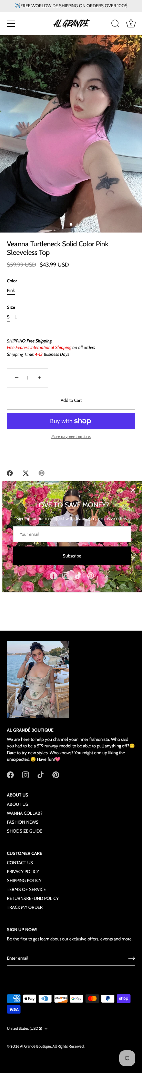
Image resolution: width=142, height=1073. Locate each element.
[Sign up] (131, 958)
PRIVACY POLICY (23, 871)
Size (11, 307)
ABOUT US (17, 804)
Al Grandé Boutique (35, 1046)
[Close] (132, 490)
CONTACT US (20, 862)
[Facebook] (53, 575)
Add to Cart (71, 400)
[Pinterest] (90, 575)
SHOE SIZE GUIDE (24, 831)
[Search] (115, 24)
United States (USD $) (24, 1028)
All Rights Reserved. (68, 1046)
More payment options (71, 436)
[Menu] (11, 23)
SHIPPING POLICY (24, 880)
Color (12, 280)
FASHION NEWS (23, 822)
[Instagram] (65, 575)
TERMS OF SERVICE (26, 889)
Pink (11, 290)
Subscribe (72, 555)
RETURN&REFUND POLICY (33, 898)
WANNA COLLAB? (24, 813)
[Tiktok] (78, 575)
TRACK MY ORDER (25, 907)
